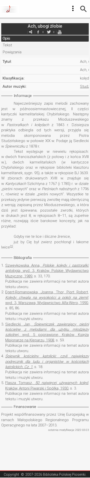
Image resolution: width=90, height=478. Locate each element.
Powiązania (12, 52)
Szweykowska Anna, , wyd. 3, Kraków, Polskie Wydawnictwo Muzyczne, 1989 (47, 270)
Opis (6, 38)
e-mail (30, 32)
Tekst (7, 45)
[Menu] (73, 8)
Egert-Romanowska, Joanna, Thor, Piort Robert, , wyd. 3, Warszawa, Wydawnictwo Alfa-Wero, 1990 (47, 297)
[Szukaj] (83, 9)
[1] (11, 246)
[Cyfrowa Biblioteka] (9, 9)
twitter (48, 32)
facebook (38, 32)
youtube (59, 32)
